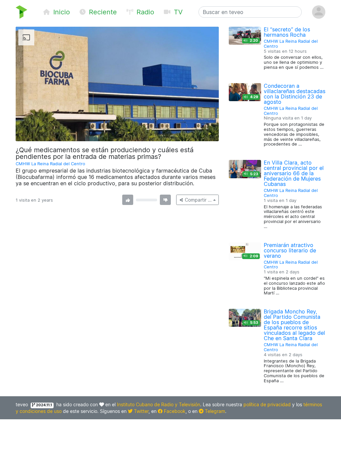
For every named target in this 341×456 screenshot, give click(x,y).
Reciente (102, 12)
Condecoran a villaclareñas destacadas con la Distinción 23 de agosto (294, 93)
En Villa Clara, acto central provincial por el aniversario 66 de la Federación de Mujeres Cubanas (294, 173)
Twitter (141, 411)
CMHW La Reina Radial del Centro (50, 163)
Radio (144, 12)
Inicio (60, 12)
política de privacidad (267, 404)
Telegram (214, 411)
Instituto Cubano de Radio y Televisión (158, 404)
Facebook (174, 411)
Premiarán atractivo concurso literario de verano (290, 250)
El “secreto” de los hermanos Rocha (287, 32)
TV (177, 12)
